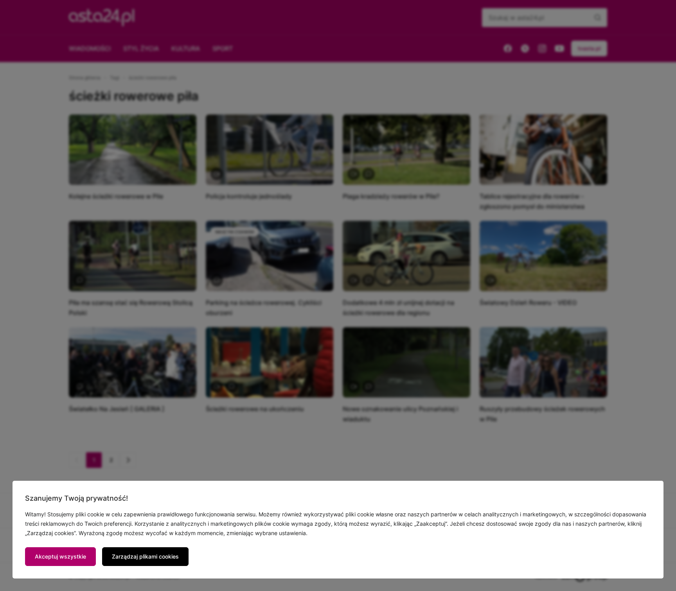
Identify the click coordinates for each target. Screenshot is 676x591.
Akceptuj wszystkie (60, 556)
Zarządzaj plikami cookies (145, 556)
